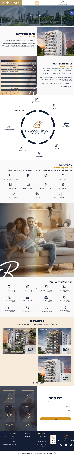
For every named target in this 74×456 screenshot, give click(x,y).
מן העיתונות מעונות (41, 444)
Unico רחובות (66, 378)
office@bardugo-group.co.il (8, 444)
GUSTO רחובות (66, 350)
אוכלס (8, 329)
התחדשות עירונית (42, 441)
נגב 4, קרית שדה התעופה (10, 436)
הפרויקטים (43, 439)
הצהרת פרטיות (26, 439)
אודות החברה (43, 436)
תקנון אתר (27, 436)
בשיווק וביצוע (43, 329)
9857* (15, 2)
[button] (72, 13)
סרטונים (44, 447)
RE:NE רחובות (31, 350)
